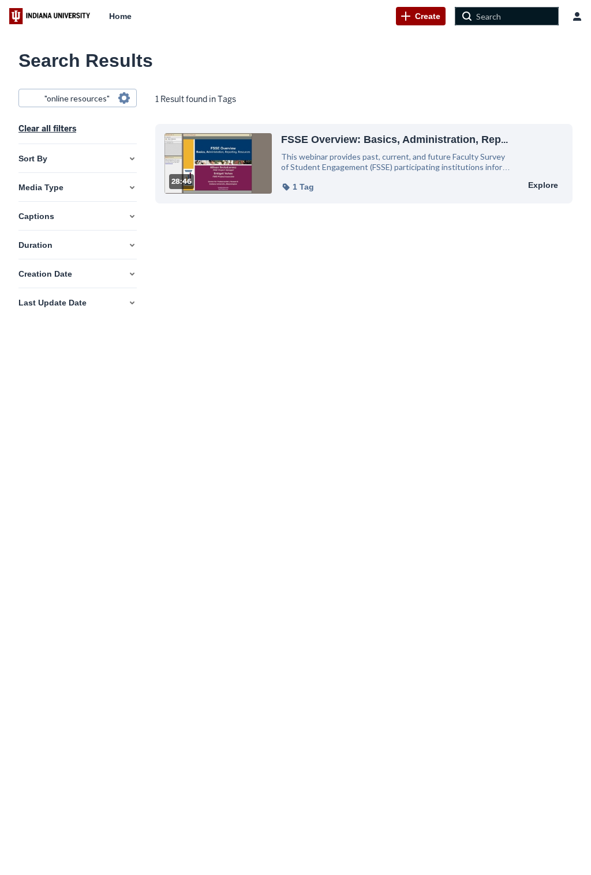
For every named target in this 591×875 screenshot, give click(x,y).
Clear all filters (47, 128)
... (394, 139)
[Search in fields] (124, 98)
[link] (421, 16)
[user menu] (577, 16)
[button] (297, 187)
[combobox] (77, 98)
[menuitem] (120, 16)
